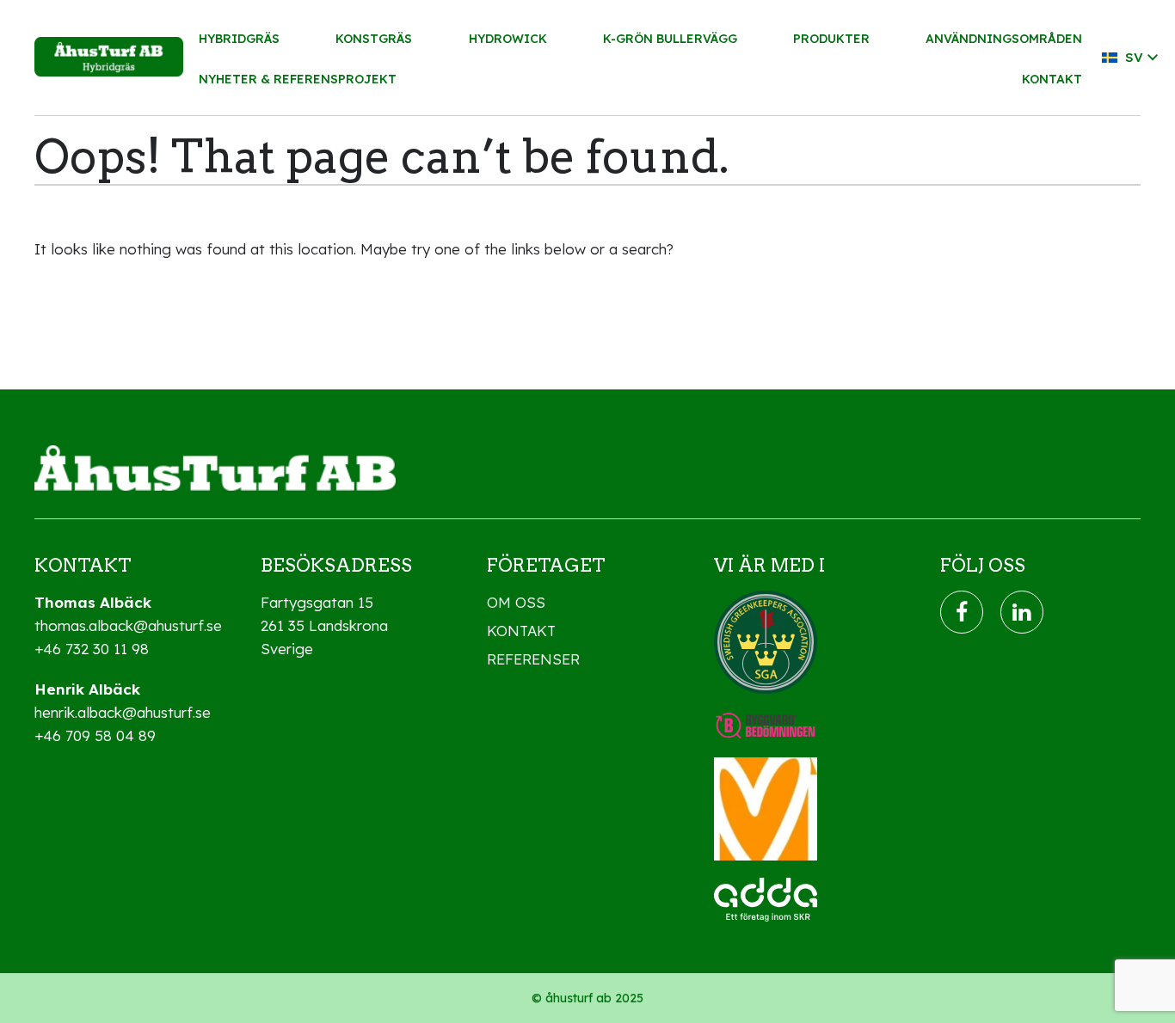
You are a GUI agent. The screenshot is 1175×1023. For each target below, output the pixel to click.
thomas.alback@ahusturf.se (128, 625)
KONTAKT (1052, 79)
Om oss (516, 602)
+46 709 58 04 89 (95, 735)
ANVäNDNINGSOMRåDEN (1004, 38)
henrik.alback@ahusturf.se (122, 712)
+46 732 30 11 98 (91, 649)
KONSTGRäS (373, 38)
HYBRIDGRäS (239, 38)
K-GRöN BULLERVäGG (670, 38)
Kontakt (521, 631)
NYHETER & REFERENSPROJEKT (298, 79)
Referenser (533, 659)
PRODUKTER (831, 38)
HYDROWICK (508, 38)
